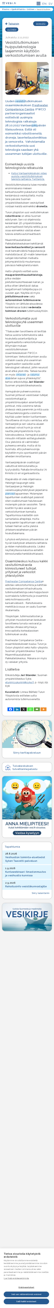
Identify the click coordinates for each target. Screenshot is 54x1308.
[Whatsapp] (30, 709)
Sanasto (40, 24)
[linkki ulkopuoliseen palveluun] (27, 807)
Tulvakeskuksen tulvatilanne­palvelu (25, 767)
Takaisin (13, 23)
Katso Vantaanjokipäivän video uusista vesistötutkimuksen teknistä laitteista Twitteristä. (29, 176)
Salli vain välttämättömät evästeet (26, 1294)
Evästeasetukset (26, 1287)
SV (50, 3)
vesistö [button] (20, 101)
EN (44, 3)
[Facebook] (11, 709)
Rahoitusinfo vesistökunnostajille (26, 886)
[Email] (37, 709)
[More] (43, 709)
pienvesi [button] (10, 493)
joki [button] (34, 125)
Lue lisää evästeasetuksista (16, 1278)
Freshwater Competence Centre (23, 581)
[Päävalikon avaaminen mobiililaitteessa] (38, 3)
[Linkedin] (17, 709)
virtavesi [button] (21, 374)
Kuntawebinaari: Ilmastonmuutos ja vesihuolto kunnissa (25, 873)
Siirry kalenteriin (40, 893)
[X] (24, 709)
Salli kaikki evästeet (26, 1301)
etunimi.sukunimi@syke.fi (19, 682)
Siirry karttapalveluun (27, 752)
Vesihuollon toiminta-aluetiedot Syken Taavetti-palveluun (25, 859)
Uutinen (11, 29)
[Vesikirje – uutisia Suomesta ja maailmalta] (27, 917)
